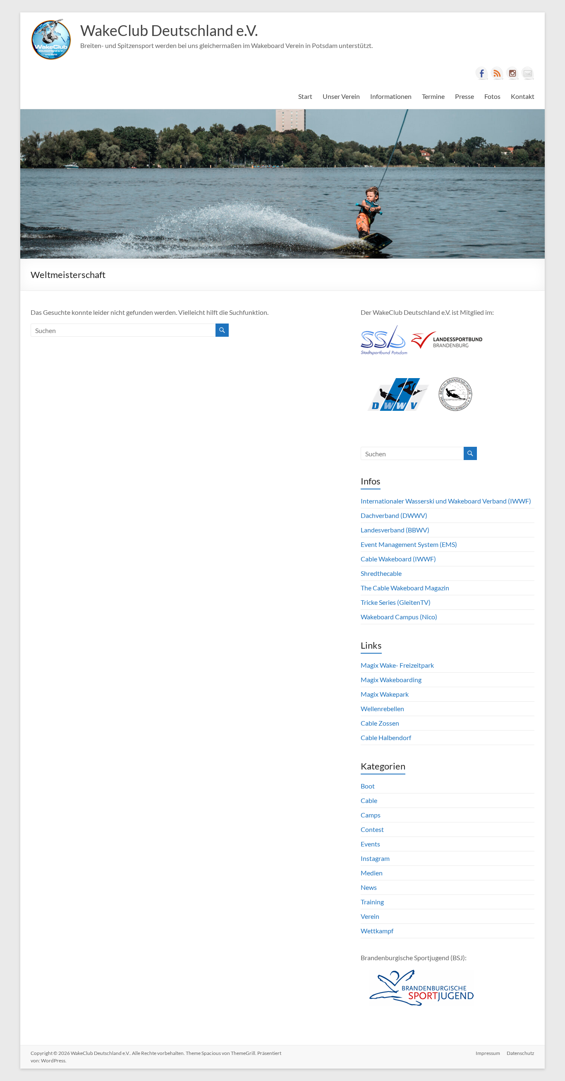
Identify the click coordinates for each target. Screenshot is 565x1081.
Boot (368, 786)
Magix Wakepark (385, 694)
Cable (369, 800)
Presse (464, 96)
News (369, 887)
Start (305, 96)
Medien (372, 873)
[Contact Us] (527, 73)
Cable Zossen (380, 723)
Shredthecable (381, 573)
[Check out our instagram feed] (512, 73)
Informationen (391, 96)
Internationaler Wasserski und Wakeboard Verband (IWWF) (446, 501)
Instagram (375, 858)
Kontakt (522, 96)
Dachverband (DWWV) (394, 515)
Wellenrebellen (382, 708)
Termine (433, 96)
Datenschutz (520, 1053)
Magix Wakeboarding (391, 679)
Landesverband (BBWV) (395, 530)
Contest (372, 829)
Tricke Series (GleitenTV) (396, 602)
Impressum (488, 1053)
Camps (371, 815)
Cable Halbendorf (386, 737)
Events (370, 844)
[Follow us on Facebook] (481, 73)
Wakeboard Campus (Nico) (399, 617)
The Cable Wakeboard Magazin (405, 588)
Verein (370, 916)
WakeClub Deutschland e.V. (169, 30)
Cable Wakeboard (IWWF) (398, 559)
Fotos (492, 96)
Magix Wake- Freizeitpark (397, 665)
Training (372, 902)
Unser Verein (341, 96)
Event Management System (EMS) (409, 544)
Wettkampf (377, 931)
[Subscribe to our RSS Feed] (497, 73)
